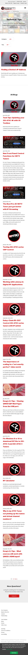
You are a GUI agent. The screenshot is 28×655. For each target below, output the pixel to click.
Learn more (9, 649)
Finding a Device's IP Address (13, 69)
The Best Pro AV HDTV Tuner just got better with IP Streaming (12, 206)
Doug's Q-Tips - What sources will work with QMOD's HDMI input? (12, 554)
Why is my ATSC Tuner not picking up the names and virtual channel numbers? (14, 515)
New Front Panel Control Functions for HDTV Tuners (13, 156)
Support (8, 11)
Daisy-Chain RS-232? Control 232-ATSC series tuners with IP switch (13, 323)
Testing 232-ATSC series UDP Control (13, 248)
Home (2, 11)
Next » (16, 579)
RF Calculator (9, 480)
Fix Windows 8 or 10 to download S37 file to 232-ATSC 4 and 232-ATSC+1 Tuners (13, 442)
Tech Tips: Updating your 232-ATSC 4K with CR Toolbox (13, 120)
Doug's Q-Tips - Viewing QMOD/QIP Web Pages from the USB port (13, 404)
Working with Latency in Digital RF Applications (13, 283)
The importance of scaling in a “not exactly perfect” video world (13, 364)
